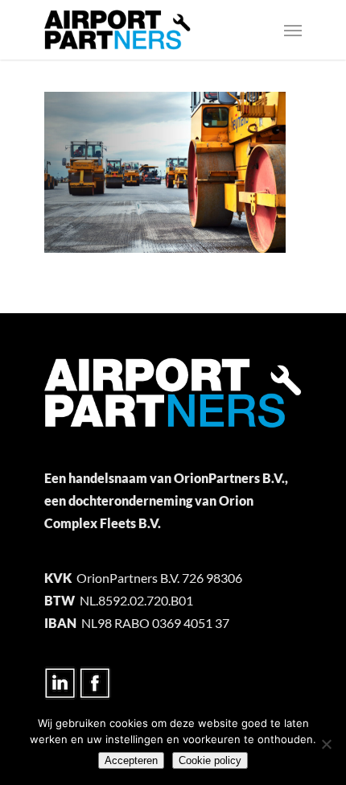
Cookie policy (210, 760)
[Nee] (326, 744)
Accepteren (131, 760)
